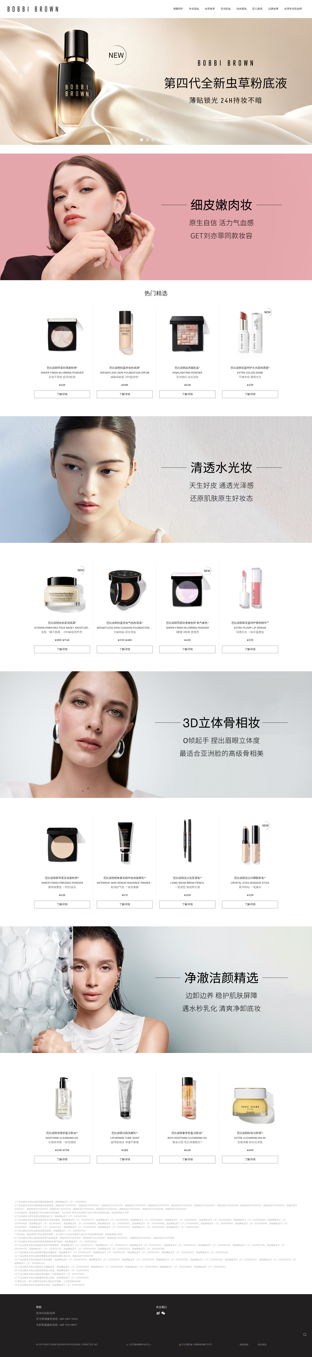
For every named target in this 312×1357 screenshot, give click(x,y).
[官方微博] (158, 1313)
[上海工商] (127, 1344)
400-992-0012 (68, 1324)
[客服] (304, 1334)
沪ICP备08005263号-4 (140, 1344)
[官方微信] (163, 1313)
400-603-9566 (68, 1318)
